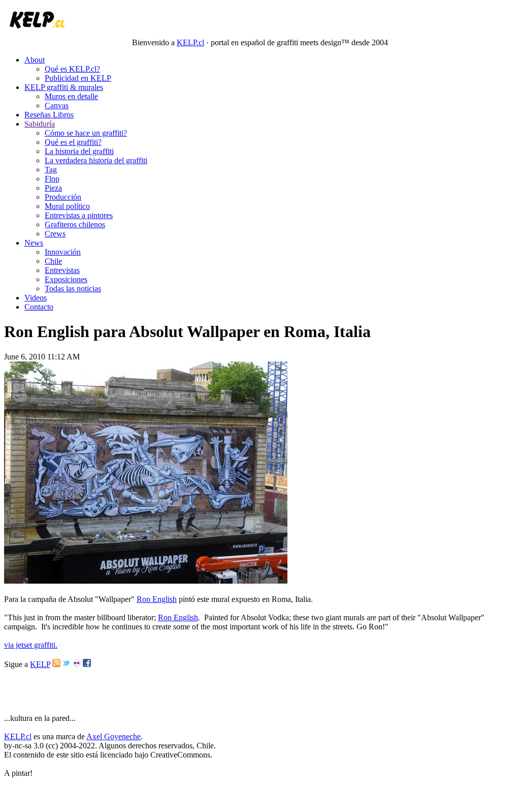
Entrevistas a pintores (79, 215)
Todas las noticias (73, 288)
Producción (63, 197)
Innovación (63, 252)
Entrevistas (62, 270)
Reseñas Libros (49, 114)
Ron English (157, 599)
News (33, 242)
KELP (40, 664)
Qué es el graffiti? (73, 142)
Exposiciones (66, 279)
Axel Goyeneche (113, 736)
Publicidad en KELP (78, 78)
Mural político (67, 206)
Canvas (57, 105)
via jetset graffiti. (30, 645)
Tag (51, 169)
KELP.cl (190, 42)
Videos (35, 297)
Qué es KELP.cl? (72, 69)
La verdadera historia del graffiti (96, 160)
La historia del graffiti (79, 151)
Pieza (53, 188)
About (34, 59)
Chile (53, 261)
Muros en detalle (71, 96)
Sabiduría (39, 123)
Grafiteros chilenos (75, 224)
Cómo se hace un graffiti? (86, 133)
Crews (55, 233)
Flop (52, 178)
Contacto (38, 307)
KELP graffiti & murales (63, 87)
